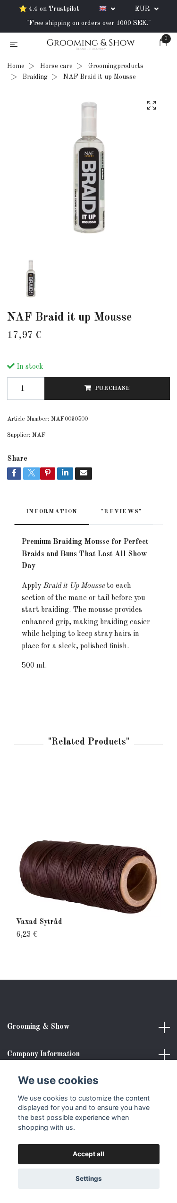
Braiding (35, 78)
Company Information (43, 1056)
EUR (143, 9)
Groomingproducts (115, 68)
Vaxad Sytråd (39, 924)
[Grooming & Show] (91, 45)
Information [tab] (51, 513)
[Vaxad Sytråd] (88, 846)
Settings (89, 1178)
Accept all (88, 1154)
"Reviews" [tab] (121, 513)
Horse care (56, 68)
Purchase (112, 390)
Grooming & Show (38, 1029)
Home (16, 68)
